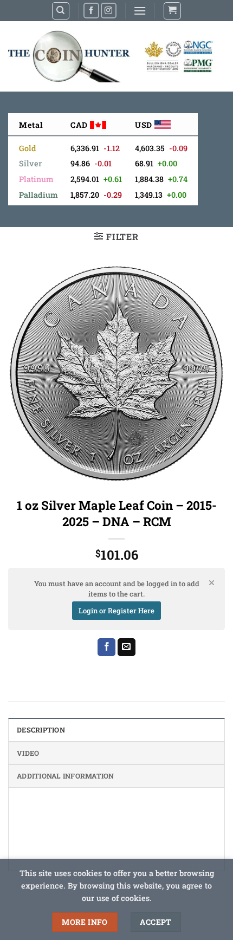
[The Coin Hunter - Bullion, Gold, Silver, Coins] (112, 56)
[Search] (60, 11)
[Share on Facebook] (106, 647)
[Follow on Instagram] (108, 10)
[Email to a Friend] (126, 647)
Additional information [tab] (65, 776)
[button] (139, 10)
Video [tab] (28, 753)
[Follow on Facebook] (91, 10)
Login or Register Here (116, 610)
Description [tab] (41, 729)
